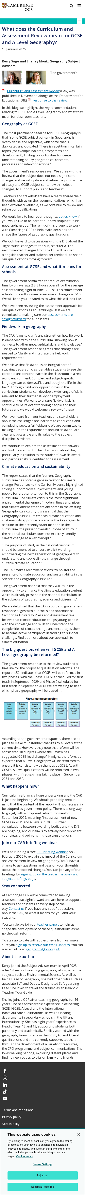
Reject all (42, 1175)
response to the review (50, 100)
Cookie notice (24, 1156)
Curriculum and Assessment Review (33, 91)
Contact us (17, 908)
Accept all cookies (42, 1186)
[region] (42, 1161)
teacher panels (48, 924)
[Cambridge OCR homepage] (17, 8)
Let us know (68, 216)
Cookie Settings (42, 1164)
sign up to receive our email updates (43, 945)
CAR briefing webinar (52, 852)
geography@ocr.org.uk (43, 949)
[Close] (78, 1134)
